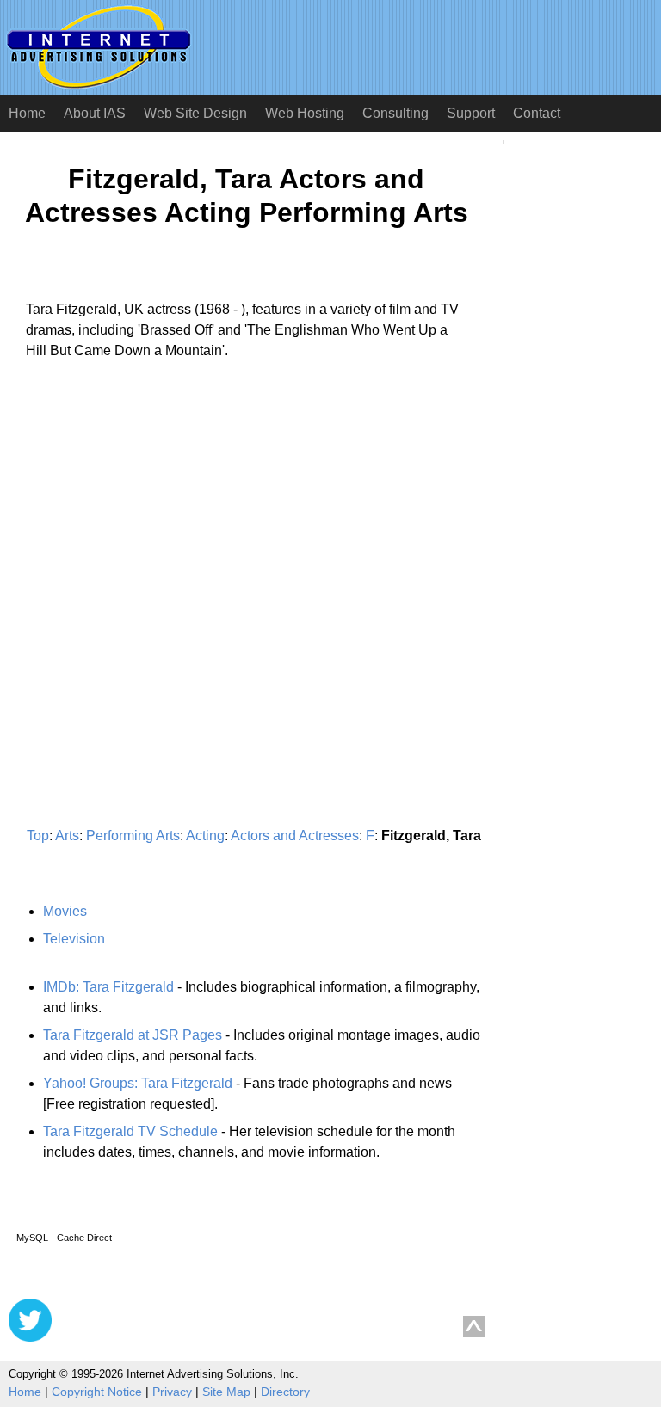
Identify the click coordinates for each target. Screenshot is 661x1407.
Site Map (226, 1391)
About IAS (95, 113)
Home (27, 113)
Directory (285, 1391)
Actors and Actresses (295, 835)
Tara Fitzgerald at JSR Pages (132, 1035)
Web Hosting (304, 113)
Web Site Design (195, 113)
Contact (536, 113)
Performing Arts (133, 835)
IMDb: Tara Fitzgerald (108, 987)
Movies (65, 911)
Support (471, 113)
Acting (205, 835)
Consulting (395, 113)
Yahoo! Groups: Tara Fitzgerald (137, 1083)
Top (38, 835)
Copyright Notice (97, 1391)
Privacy (172, 1391)
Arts (67, 835)
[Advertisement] (153, 533)
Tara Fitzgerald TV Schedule (130, 1131)
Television (74, 938)
